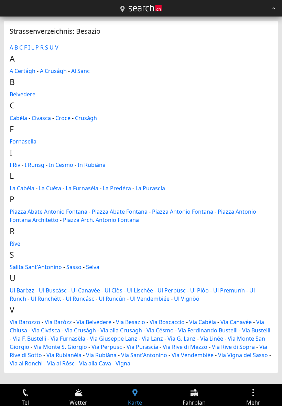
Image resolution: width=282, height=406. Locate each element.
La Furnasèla (82, 188)
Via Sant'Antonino (144, 355)
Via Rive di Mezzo (185, 347)
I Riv (15, 165)
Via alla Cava (95, 363)
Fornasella (23, 141)
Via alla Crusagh (121, 330)
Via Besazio (130, 322)
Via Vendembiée (193, 355)
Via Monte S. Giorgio (60, 347)
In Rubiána (92, 165)
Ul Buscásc (53, 290)
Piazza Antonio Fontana (182, 211)
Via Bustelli (256, 330)
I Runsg (34, 165)
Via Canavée (236, 322)
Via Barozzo (25, 322)
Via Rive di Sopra (233, 347)
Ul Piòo (199, 290)
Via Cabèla (202, 322)
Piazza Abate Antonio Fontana (48, 211)
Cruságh (86, 118)
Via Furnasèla (68, 338)
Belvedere (22, 94)
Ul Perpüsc (172, 290)
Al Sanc (80, 71)
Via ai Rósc (61, 363)
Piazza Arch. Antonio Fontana (101, 220)
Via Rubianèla (64, 355)
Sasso (74, 267)
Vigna (123, 363)
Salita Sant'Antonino (36, 267)
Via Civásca (46, 330)
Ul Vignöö (186, 298)
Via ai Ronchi (26, 363)
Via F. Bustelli (29, 338)
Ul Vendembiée (150, 298)
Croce (62, 118)
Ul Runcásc (80, 298)
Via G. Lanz (181, 338)
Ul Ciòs (113, 290)
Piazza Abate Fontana (120, 211)
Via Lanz (152, 338)
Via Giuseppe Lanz (113, 338)
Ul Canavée (85, 290)
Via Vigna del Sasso (243, 355)
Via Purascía (142, 347)
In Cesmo (61, 165)
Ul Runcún (112, 298)
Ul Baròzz (22, 290)
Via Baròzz (58, 322)
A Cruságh (53, 71)
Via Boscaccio (167, 322)
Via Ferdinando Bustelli (208, 330)
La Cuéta (50, 188)
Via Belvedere (93, 322)
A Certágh (22, 71)
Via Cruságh (80, 330)
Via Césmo (160, 330)
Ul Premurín (229, 290)
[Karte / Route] (122, 9)
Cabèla (18, 118)
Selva (92, 267)
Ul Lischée (140, 290)
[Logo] (145, 8)
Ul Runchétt (46, 298)
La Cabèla (22, 188)
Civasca (41, 118)
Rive (15, 243)
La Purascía (150, 188)
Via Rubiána (101, 355)
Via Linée (211, 338)
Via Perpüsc (106, 347)
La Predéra (117, 188)
